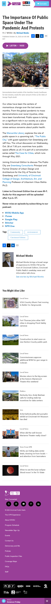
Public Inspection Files (13, 556)
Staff (6, 572)
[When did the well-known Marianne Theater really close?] (10, 433)
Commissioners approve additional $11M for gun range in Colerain (33, 360)
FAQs (7, 567)
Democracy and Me (12, 546)
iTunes (8, 216)
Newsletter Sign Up (12, 530)
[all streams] (47, 601)
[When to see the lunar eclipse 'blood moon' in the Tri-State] (10, 470)
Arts (21, 410)
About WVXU (10, 520)
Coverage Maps (11, 561)
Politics (23, 391)
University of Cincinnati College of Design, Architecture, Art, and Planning (22, 179)
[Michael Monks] (8, 259)
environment (32, 232)
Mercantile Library (16, 132)
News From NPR (26, 447)
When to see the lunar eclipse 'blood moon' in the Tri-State (32, 471)
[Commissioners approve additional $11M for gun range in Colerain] (10, 358)
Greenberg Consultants (22, 165)
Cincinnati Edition (18, 238)
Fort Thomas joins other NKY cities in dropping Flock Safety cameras (33, 323)
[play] (3, 601)
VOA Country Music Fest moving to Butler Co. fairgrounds (34, 303)
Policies (8, 551)
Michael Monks (22, 33)
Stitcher (9, 222)
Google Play (11, 219)
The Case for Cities (24, 152)
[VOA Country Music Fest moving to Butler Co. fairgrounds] (10, 303)
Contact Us (9, 541)
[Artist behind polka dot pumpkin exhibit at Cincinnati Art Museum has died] (10, 414)
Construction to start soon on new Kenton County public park (33, 340)
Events (7, 535)
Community (15, 232)
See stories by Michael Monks (30, 276)
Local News (24, 298)
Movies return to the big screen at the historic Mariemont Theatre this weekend (33, 379)
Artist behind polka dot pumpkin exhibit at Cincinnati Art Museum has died (34, 416)
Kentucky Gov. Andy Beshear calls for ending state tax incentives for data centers (32, 398)
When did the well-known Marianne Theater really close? (33, 434)
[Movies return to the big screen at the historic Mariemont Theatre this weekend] (10, 377)
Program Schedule (12, 525)
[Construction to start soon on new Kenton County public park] (10, 340)
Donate (43, 4)
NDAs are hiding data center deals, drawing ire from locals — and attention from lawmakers (34, 453)
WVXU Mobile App (14, 212)
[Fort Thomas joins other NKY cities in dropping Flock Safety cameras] (10, 321)
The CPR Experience (12, 515)
